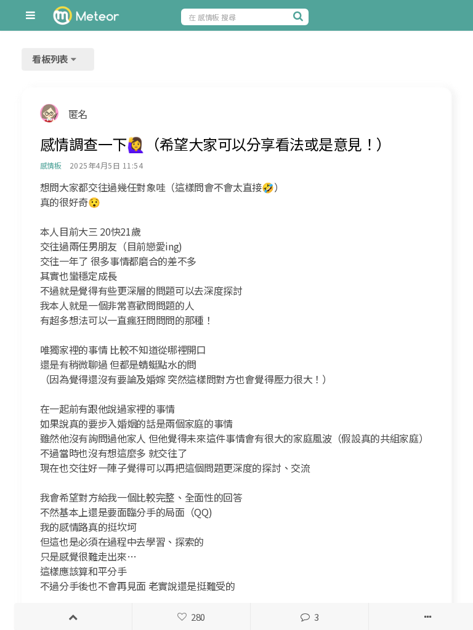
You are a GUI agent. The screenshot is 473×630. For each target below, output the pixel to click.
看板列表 (51, 58)
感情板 (51, 165)
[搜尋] (299, 16)
